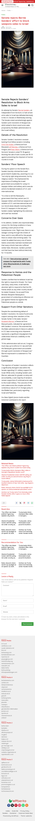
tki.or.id (3, 650)
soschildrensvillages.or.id (9, 771)
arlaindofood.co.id (7, 780)
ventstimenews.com (7, 663)
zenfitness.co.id (6, 646)
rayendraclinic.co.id (7, 754)
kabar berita (5, 668)
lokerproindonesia (7, 685)
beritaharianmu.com (7, 680)
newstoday (8, 27)
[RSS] (26, 805)
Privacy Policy (24, 811)
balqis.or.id (4, 739)
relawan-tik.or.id (6, 741)
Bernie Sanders (24, 110)
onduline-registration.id (8, 752)
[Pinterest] (16, 805)
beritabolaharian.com (8, 655)
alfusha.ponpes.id (6, 732)
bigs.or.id (4, 776)
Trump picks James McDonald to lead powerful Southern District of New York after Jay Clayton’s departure (17, 483)
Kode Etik (15, 811)
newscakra (4, 700)
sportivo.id (4, 713)
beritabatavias (5, 789)
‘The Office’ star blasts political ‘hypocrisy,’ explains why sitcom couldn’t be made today (15, 466)
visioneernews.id (6, 715)
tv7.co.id (4, 644)
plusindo (4, 702)
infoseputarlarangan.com (9, 672)
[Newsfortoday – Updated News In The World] (13, 5)
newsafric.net (5, 666)
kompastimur (5, 787)
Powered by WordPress (10, 816)
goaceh (3, 696)
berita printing (5, 670)
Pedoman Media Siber (26, 813)
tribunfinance (5, 707)
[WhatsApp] (23, 805)
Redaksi (5, 813)
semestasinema (6, 689)
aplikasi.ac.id (5, 762)
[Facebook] (8, 805)
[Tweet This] (20, 502)
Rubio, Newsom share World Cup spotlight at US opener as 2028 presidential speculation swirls (17, 488)
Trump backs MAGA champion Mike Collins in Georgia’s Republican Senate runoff (15, 471)
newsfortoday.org (7, 661)
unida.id (3, 718)
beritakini (4, 728)
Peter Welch (15, 149)
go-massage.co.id (7, 746)
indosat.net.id (5, 694)
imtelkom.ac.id (5, 691)
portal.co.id (4, 711)
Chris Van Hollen (7, 144)
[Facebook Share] (16, 502)
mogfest (4, 735)
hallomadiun (14, 709)
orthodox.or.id (5, 778)
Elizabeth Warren (7, 321)
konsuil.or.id (5, 773)
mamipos (4, 704)
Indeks (8, 811)
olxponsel (4, 687)
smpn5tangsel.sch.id (7, 750)
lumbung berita (6, 698)
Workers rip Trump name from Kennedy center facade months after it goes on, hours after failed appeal (16, 494)
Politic (3, 14)
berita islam (5, 726)
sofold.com (5, 683)
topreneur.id (5, 657)
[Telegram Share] (28, 502)
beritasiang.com (6, 652)
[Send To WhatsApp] (32, 502)
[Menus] (2, 5)
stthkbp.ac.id (5, 748)
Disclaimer (13, 813)
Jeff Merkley (13, 147)
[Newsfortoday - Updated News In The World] (17, 801)
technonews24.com (7, 791)
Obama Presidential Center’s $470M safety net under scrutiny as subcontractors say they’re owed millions (16, 476)
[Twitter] (12, 805)
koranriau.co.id (6, 782)
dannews (4, 737)
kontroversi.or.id (6, 765)
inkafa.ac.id (4, 730)
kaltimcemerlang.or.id (8, 769)
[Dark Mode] (29, 5)
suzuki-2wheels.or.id (7, 648)
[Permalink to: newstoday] (3, 28)
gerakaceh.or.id (6, 767)
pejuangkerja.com (7, 659)
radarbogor (5, 743)
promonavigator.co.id (8, 784)
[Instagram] (19, 805)
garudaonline (5, 709)
